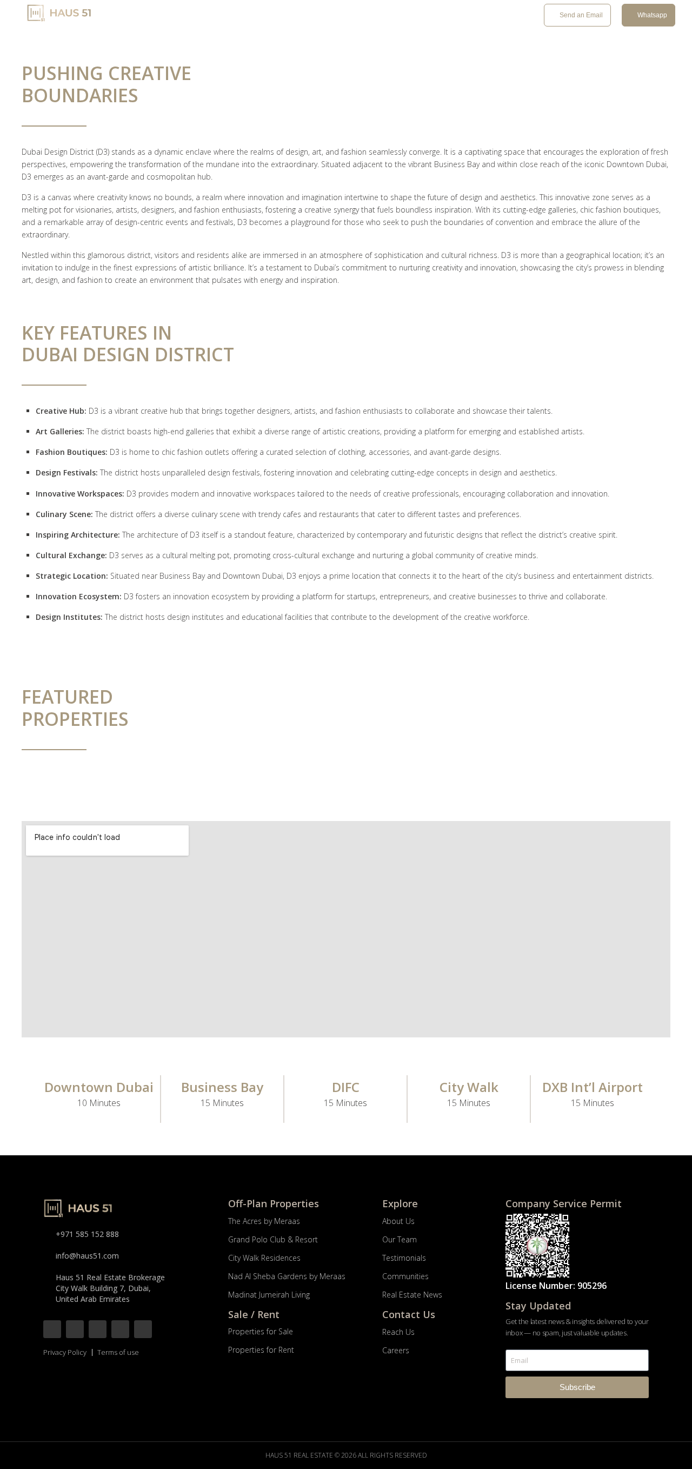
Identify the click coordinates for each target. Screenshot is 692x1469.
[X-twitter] (98, 1329)
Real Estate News (413, 16)
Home (148, 16)
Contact (473, 16)
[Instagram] (75, 1329)
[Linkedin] (143, 1329)
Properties (265, 16)
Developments (197, 16)
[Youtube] (120, 1329)
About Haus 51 (334, 16)
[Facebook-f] (52, 1329)
